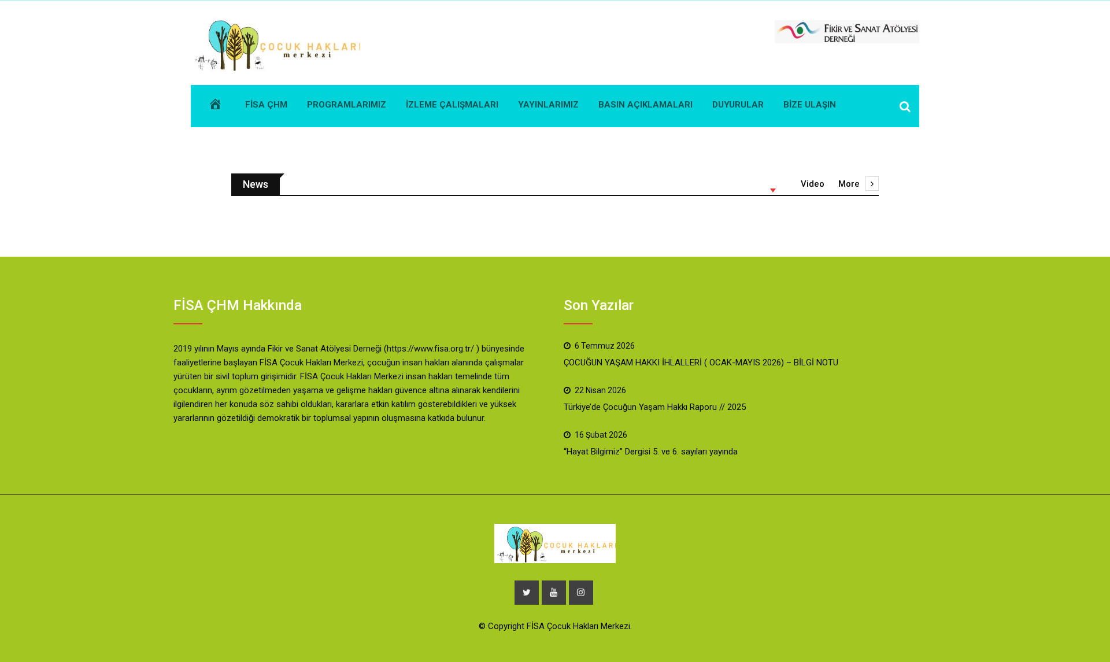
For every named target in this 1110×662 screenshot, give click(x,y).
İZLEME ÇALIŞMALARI (452, 104)
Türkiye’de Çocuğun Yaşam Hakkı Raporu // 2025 (655, 407)
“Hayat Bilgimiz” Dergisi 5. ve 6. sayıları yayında (651, 451)
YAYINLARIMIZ (548, 104)
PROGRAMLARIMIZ (346, 104)
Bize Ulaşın (809, 104)
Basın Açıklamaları (645, 104)
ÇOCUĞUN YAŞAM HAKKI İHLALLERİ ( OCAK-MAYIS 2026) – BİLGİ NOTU (701, 362)
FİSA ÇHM (266, 104)
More (849, 184)
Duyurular (738, 104)
